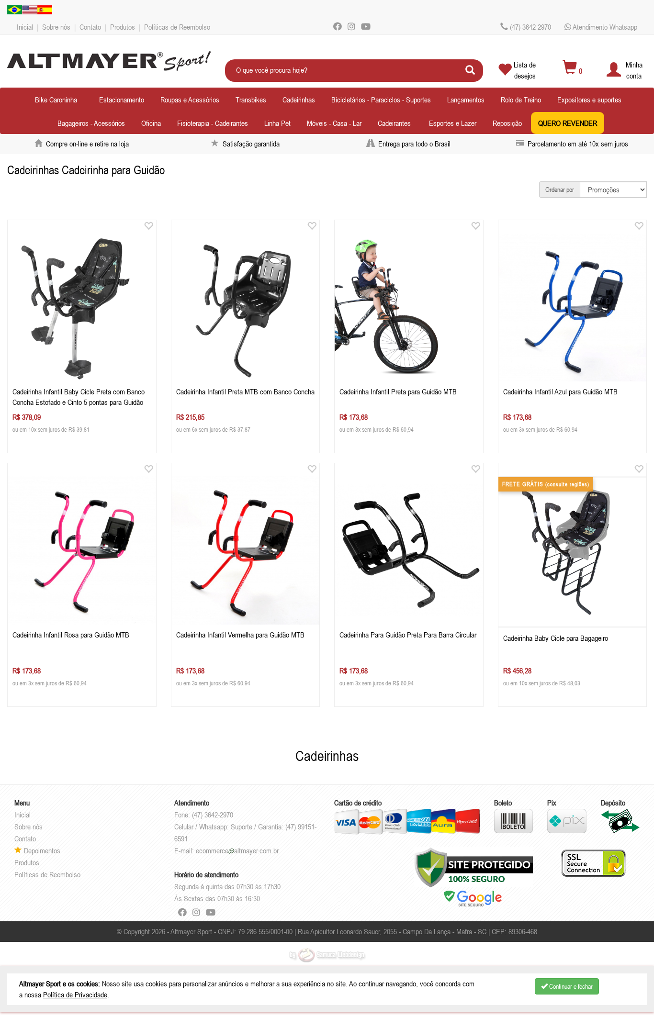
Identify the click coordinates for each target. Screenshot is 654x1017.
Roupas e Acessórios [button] (189, 99)
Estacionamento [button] (121, 99)
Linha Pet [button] (277, 123)
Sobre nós (56, 26)
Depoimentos (41, 850)
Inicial (25, 26)
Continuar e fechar (570, 986)
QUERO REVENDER (567, 123)
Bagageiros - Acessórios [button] (91, 123)
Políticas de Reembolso (177, 26)
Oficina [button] (151, 123)
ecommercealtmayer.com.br (237, 850)
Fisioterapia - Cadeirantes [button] (212, 123)
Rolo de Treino (521, 99)
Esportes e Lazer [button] (452, 123)
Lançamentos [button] (466, 99)
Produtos (122, 26)
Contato (90, 26)
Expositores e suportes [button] (589, 99)
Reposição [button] (507, 123)
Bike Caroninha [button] (56, 99)
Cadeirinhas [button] (298, 99)
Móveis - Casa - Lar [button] (334, 123)
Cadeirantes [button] (394, 123)
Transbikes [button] (251, 99)
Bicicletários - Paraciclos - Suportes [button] (381, 99)
